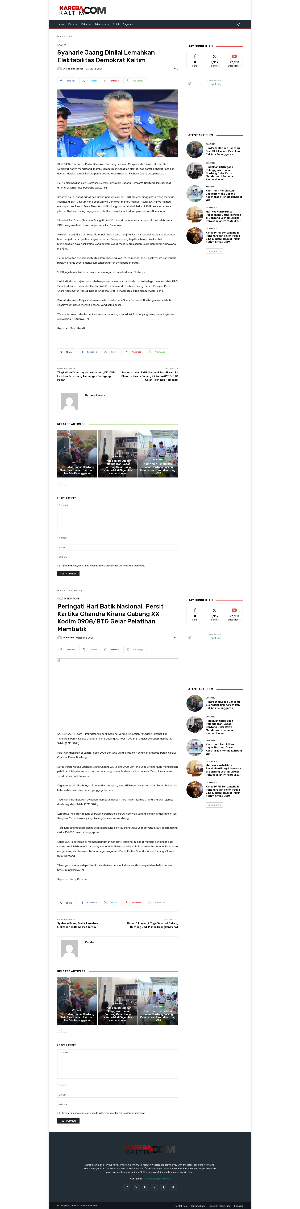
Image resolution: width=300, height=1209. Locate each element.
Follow (215, 54)
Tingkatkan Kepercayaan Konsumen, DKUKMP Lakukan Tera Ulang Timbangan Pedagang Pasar (86, 376)
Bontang (76, 463)
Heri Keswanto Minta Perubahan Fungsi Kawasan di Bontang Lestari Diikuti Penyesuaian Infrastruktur (223, 216)
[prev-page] (59, 483)
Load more (213, 251)
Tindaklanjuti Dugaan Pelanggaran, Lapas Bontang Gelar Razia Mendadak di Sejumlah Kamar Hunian (117, 467)
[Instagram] (136, 1187)
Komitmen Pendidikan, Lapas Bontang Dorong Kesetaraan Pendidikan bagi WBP (158, 468)
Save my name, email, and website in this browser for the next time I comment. (103, 565)
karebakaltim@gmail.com (156, 1178)
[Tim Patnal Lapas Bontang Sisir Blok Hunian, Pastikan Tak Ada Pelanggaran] (77, 453)
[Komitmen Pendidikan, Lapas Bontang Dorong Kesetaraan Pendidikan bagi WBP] (158, 453)
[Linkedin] (145, 1187)
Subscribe (234, 54)
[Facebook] (126, 1187)
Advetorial (212, 208)
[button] (239, 24)
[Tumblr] (163, 1187)
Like (195, 54)
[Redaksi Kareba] (60, 69)
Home (60, 36)
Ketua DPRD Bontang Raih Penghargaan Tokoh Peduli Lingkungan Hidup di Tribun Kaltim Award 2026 (223, 237)
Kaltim (69, 36)
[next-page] (65, 483)
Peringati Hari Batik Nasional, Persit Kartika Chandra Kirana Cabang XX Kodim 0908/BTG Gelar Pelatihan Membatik (149, 376)
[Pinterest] (154, 1187)
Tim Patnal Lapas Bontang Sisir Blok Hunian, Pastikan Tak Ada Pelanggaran (77, 470)
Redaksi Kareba (75, 69)
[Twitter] (173, 1187)
